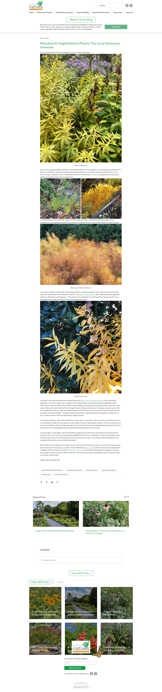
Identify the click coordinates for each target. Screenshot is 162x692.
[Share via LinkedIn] (52, 482)
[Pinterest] (131, 5)
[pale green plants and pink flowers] (106, 514)
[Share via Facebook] (41, 482)
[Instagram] (127, 5)
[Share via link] (57, 482)
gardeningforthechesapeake (52, 470)
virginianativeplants (108, 470)
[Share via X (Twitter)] (47, 482)
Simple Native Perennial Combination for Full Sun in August (105, 532)
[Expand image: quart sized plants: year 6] (118, 181)
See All (126, 497)
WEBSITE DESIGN (77, 687)
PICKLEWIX (86, 687)
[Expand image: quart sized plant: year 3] (77, 181)
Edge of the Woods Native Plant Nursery (55, 530)
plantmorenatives (61, 474)
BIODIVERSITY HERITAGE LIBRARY (81, 683)
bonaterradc (46, 474)
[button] (116, 27)
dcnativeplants (92, 470)
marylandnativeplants (75, 470)
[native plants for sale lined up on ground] (56, 514)
